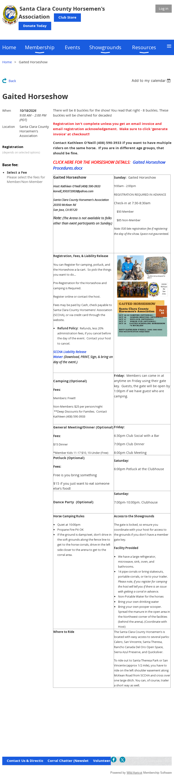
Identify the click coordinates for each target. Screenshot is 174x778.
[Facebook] (113, 759)
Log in (163, 8)
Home (7, 62)
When (6, 110)
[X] (122, 759)
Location (8, 126)
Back (12, 80)
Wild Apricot (134, 772)
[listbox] (152, 80)
